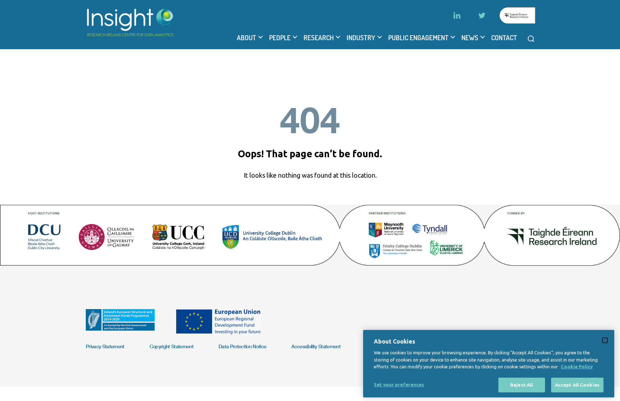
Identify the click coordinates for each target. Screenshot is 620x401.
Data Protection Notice (242, 346)
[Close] (605, 340)
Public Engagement (418, 37)
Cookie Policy (577, 366)
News (469, 37)
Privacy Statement (105, 346)
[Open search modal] (531, 39)
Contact (504, 37)
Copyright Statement (171, 346)
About (246, 37)
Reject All (521, 384)
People (280, 37)
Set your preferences (399, 384)
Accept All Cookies (577, 384)
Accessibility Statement (315, 346)
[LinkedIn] (457, 15)
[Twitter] (482, 15)
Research (319, 37)
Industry (361, 37)
